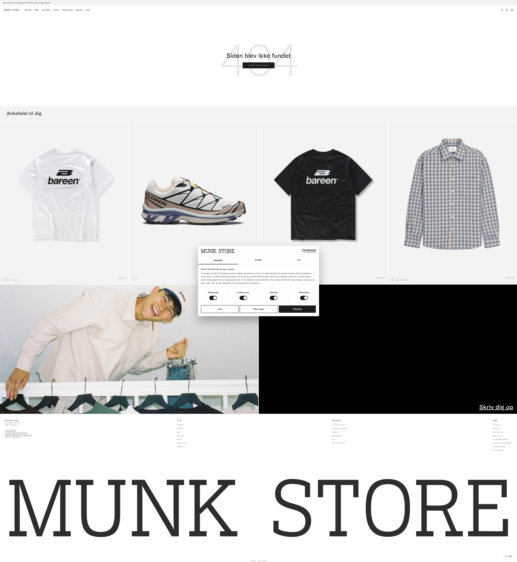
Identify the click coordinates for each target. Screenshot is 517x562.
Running (46, 10)
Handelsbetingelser (500, 439)
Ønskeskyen (336, 436)
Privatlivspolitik (498, 446)
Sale (88, 10)
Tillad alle (297, 309)
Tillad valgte (258, 309)
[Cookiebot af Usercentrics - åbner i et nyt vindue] (304, 251)
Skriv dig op (496, 407)
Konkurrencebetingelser (502, 443)
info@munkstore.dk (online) (16, 433)
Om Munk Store (338, 425)
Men (37, 10)
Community (67, 10)
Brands (79, 10)
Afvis (219, 309)
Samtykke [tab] (218, 260)
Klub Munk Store (338, 443)
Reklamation (497, 436)
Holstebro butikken (339, 428)
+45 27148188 (10, 430)
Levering (495, 428)
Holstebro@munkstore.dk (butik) (18, 435)
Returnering (497, 432)
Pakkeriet (335, 432)
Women (28, 10)
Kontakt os (496, 425)
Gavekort (180, 425)
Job (333, 439)
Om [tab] (299, 260)
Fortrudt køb (497, 450)
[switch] (243, 298)
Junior (56, 10)
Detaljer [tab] (258, 260)
